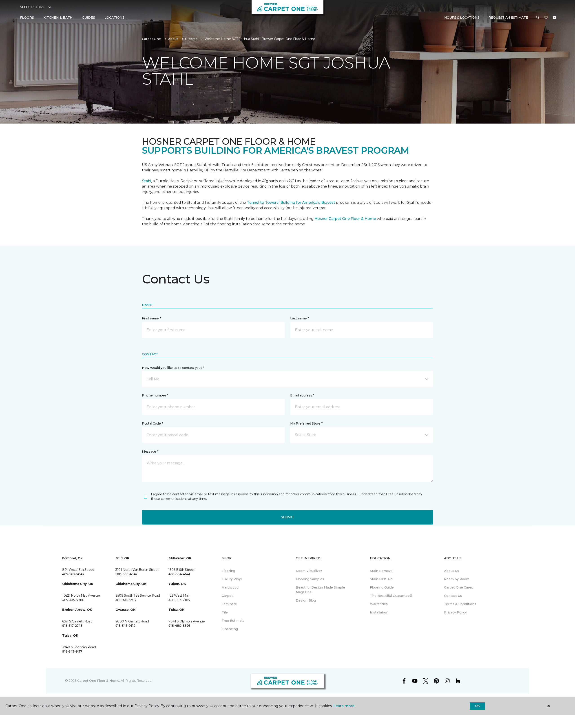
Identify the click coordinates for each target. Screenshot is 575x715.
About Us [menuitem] (451, 571)
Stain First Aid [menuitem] (381, 579)
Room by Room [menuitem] (456, 579)
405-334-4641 (179, 574)
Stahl (146, 181)
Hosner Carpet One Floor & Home (345, 219)
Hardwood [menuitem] (230, 587)
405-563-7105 (179, 600)
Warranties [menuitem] (379, 604)
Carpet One (151, 39)
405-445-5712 (126, 600)
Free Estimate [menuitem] (233, 621)
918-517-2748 (72, 626)
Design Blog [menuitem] (306, 600)
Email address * (302, 395)
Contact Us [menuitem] (453, 596)
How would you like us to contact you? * (173, 367)
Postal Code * (152, 423)
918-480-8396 (179, 626)
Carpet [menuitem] (227, 596)
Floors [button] (27, 17)
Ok (477, 706)
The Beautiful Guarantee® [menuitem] (391, 596)
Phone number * (155, 395)
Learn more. (344, 706)
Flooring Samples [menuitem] (310, 579)
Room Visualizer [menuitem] (309, 571)
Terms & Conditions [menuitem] (460, 604)
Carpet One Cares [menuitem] (458, 587)
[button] (537, 18)
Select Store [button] (32, 7)
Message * (150, 451)
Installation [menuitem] (379, 612)
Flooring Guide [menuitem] (382, 587)
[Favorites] (546, 18)
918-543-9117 (72, 651)
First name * (151, 318)
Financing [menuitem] (230, 629)
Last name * (299, 318)
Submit (287, 517)
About (173, 39)
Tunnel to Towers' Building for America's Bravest (291, 202)
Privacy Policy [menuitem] (455, 612)
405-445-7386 (73, 600)
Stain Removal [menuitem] (381, 571)
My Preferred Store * (306, 423)
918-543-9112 (125, 626)
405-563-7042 (73, 574)
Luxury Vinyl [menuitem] (232, 579)
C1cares (191, 39)
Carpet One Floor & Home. (98, 681)
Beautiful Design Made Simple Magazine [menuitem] (320, 589)
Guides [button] (88, 17)
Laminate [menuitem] (229, 604)
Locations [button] (114, 17)
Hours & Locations (462, 17)
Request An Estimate (508, 17)
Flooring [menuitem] (228, 571)
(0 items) (554, 17)
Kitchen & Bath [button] (58, 17)
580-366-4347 (126, 574)
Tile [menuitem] (225, 612)
